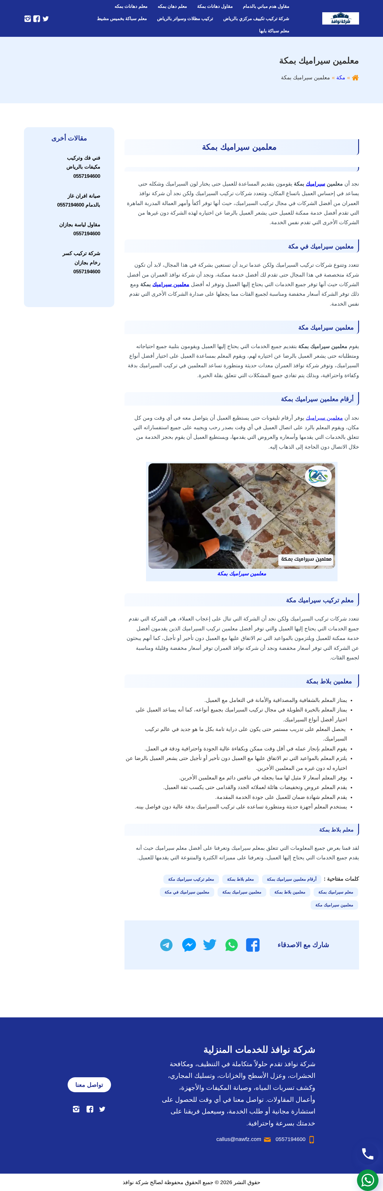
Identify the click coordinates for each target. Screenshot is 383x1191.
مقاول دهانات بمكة (215, 6)
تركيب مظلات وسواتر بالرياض (185, 18)
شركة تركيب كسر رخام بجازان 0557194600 (81, 262)
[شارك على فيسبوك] (252, 944)
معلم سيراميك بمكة (335, 892)
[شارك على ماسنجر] (189, 944)
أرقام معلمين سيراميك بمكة (292, 879)
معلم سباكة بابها (274, 30)
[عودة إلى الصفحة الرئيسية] (355, 78)
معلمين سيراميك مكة (334, 904)
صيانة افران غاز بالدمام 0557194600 (78, 200)
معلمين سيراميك (170, 284)
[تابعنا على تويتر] (44, 18)
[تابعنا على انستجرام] (27, 18)
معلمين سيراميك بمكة (242, 892)
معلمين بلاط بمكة (290, 892)
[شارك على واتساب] (232, 945)
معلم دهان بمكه (172, 6)
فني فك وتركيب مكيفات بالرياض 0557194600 (83, 167)
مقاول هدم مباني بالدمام (266, 6)
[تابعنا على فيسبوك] (35, 18)
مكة (340, 78)
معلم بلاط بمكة (240, 879)
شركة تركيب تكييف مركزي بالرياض (256, 18)
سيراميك (315, 184)
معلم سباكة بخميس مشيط (122, 18)
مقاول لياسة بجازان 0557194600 (79, 229)
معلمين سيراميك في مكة (187, 892)
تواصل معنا (89, 1084)
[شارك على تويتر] (209, 945)
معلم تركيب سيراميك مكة (191, 879)
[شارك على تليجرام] (166, 945)
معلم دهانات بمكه (131, 6)
